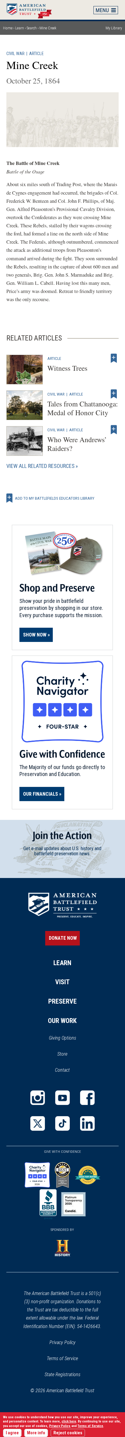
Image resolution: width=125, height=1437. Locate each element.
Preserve (62, 1001)
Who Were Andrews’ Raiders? (77, 444)
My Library (114, 28)
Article (36, 53)
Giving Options (62, 1038)
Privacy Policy (62, 1342)
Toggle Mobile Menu (106, 10)
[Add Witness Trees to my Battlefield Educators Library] (114, 358)
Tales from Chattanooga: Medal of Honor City (82, 408)
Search (32, 28)
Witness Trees (67, 368)
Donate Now (63, 938)
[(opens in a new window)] (37, 1097)
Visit (62, 982)
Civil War (15, 53)
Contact (62, 1070)
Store (70, 1054)
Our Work (62, 1020)
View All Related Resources (40, 466)
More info (36, 1432)
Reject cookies (67, 1432)
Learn (19, 28)
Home (32, 10)
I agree (12, 1432)
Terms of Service (62, 1358)
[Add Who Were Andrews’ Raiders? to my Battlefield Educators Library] (114, 429)
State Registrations (62, 1374)
